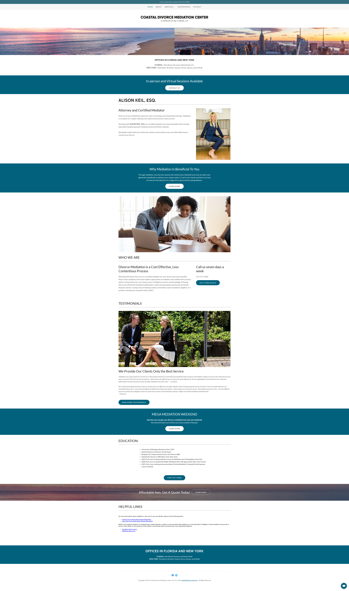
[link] (174, 18)
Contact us (174, 88)
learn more (174, 186)
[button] (170, 7)
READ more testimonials (134, 402)
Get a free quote (208, 283)
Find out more (174, 478)
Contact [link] (197, 7)
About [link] (159, 7)
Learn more (174, 428)
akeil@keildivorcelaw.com (189, 580)
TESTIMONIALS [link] (184, 7)
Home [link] (150, 7)
